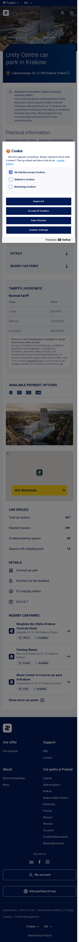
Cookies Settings (38, 230)
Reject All (38, 201)
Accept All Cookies (38, 211)
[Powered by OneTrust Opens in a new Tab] (59, 240)
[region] (38, 192)
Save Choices (38, 220)
